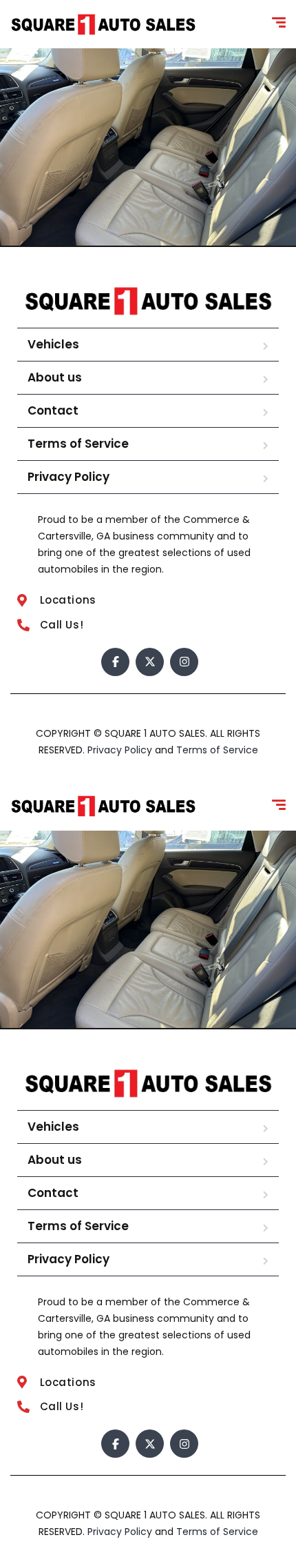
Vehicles (53, 344)
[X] (150, 662)
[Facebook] (115, 662)
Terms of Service (78, 443)
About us (55, 377)
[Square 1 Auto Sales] (103, 24)
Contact (53, 410)
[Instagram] (184, 662)
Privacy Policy (68, 476)
